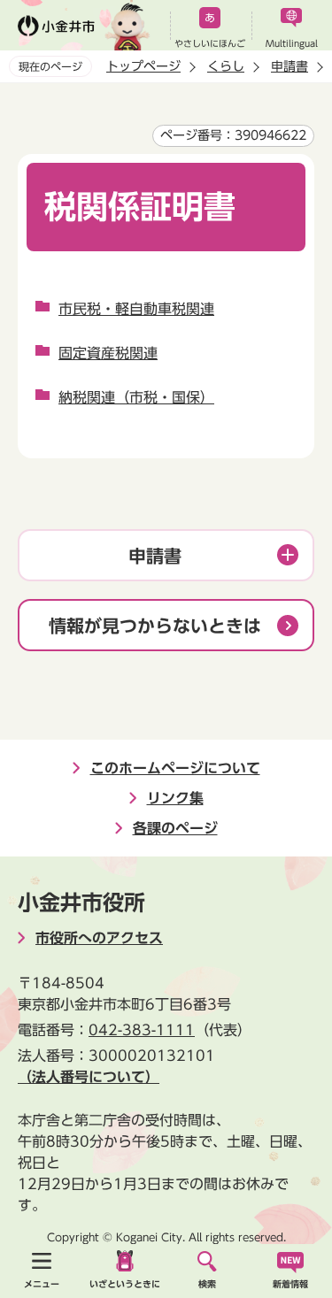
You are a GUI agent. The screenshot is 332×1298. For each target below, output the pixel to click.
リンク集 (175, 798)
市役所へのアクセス (99, 938)
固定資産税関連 (108, 353)
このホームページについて (175, 768)
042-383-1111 (142, 1030)
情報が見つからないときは (155, 625)
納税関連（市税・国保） (136, 397)
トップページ (143, 66)
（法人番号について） (88, 1077)
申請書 (289, 66)
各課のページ (175, 828)
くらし (225, 66)
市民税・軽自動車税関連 (136, 309)
